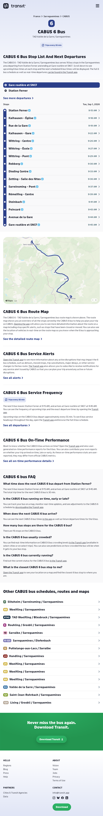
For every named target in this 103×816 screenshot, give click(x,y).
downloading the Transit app (29, 507)
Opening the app (22, 323)
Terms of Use (59, 780)
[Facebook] (62, 797)
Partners (8, 787)
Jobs (55, 772)
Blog (5, 769)
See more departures (17, 98)
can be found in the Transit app (62, 72)
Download (62, 807)
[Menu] (97, 6)
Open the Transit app (13, 359)
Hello (6, 760)
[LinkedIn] (66, 797)
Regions (7, 765)
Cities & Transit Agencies (15, 792)
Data (5, 796)
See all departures (15, 425)
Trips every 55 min (53, 45)
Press (6, 772)
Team (55, 769)
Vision (56, 765)
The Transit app (36, 366)
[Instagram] (54, 797)
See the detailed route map (21, 339)
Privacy (56, 776)
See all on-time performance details (27, 461)
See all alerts (12, 377)
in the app (47, 519)
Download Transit (49, 739)
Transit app (48, 419)
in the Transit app (77, 542)
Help (5, 776)
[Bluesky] (58, 798)
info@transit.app (61, 792)
